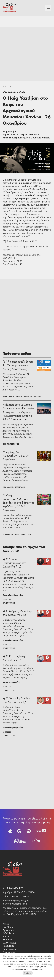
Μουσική (21, 91)
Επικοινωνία (9, 952)
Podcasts (7, 936)
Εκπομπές (7, 939)
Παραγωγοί (8, 945)
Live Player (8, 927)
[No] (50, 965)
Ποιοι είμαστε (9, 949)
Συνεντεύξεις (9, 942)
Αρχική (6, 924)
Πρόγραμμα (8, 930)
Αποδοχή (27, 973)
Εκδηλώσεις (9, 91)
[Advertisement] (27, 54)
